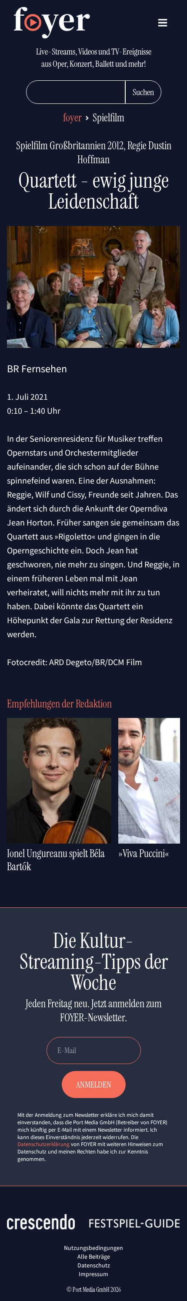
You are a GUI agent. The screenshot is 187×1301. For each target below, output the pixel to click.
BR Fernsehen (37, 368)
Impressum (93, 1274)
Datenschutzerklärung (43, 1144)
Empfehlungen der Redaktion (59, 704)
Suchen (143, 92)
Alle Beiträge (93, 1256)
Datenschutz (93, 1265)
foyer (72, 117)
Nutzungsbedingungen (93, 1248)
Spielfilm (108, 117)
